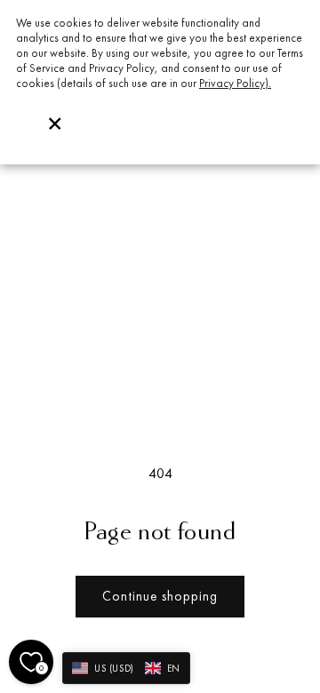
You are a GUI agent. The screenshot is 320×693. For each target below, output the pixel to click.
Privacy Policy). (235, 83)
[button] (126, 668)
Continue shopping (160, 595)
